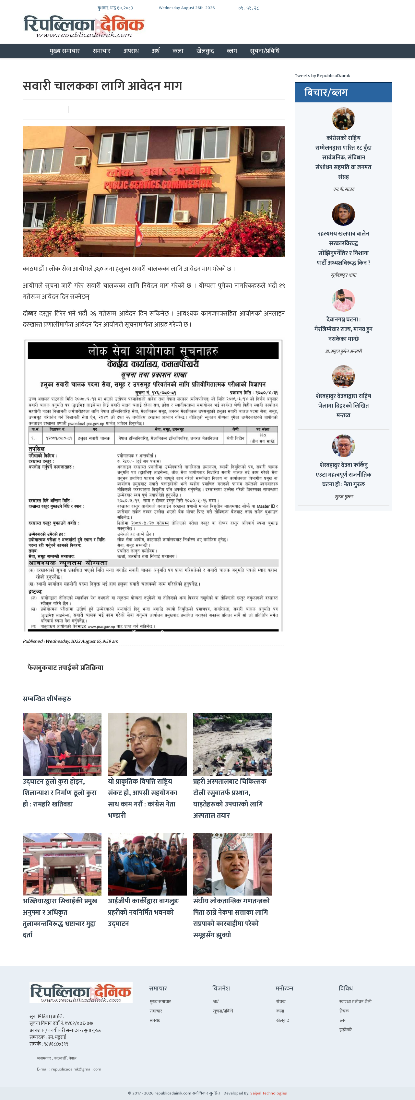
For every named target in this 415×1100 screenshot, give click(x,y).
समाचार (102, 51)
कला (178, 51)
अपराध (131, 51)
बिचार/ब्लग (326, 93)
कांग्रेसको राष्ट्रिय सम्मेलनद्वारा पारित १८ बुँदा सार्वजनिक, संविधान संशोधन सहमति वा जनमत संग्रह (343, 157)
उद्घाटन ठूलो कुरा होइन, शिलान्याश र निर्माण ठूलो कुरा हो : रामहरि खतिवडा (60, 793)
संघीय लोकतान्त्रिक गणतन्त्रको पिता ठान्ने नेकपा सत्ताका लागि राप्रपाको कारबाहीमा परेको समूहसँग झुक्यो (231, 918)
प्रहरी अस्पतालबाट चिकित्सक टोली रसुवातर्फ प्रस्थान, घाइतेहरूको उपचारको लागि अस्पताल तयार (230, 798)
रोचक (281, 1001)
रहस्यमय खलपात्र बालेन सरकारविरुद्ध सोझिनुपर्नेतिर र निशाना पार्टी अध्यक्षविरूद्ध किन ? (344, 248)
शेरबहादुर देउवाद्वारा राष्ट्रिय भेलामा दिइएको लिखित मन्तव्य (343, 406)
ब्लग (232, 51)
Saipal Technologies (268, 1093)
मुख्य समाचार (65, 51)
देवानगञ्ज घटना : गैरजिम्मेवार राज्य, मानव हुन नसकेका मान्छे (343, 329)
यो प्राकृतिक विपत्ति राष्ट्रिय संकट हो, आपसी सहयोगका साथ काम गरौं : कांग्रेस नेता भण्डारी (142, 798)
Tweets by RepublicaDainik (322, 76)
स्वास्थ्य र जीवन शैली (355, 1001)
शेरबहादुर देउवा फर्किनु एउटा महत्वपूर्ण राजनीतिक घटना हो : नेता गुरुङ (344, 475)
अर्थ (156, 51)
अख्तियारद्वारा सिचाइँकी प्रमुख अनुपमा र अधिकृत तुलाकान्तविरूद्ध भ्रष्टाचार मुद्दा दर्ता (60, 918)
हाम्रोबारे (345, 1030)
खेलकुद (205, 51)
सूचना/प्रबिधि (264, 51)
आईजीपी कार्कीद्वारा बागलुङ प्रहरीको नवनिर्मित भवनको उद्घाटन (143, 913)
